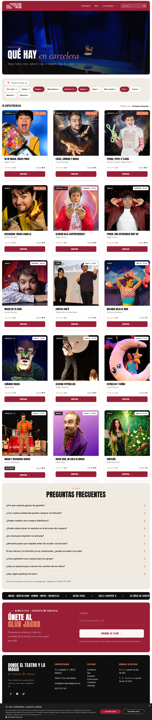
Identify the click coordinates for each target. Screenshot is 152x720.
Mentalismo (53, 89)
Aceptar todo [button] (110, 712)
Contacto (91, 682)
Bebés (84, 89)
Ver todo (12, 89)
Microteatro (110, 89)
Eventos (91, 676)
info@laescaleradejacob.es (67, 683)
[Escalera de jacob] (14, 6)
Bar (96, 6)
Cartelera (85, 6)
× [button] (149, 706)
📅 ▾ (17, 83)
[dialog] (76, 711)
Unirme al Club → (111, 633)
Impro (95, 89)
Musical (11, 95)
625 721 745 (60, 688)
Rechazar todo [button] (133, 712)
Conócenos (92, 679)
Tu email (83, 613)
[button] (51, 717)
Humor (26, 89)
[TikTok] (23, 693)
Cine (124, 89)
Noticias (91, 685)
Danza (135, 89)
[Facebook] (10, 693)
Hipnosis (24, 95)
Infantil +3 (69, 89)
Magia (39, 89)
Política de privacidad (48, 715)
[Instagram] (17, 693)
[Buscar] (144, 6)
